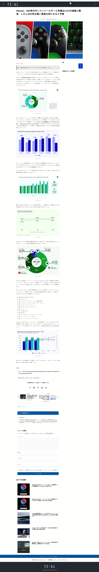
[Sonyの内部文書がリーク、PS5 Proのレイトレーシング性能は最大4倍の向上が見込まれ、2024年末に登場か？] (23, 513)
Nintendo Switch (21, 377)
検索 (63, 62)
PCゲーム (27, 377)
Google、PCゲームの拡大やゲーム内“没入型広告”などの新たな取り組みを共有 (45, 528)
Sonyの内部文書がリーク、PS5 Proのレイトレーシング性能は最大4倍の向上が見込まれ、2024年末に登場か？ (45, 515)
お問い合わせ (35, 559)
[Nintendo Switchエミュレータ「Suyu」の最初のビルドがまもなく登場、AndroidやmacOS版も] (23, 499)
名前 (19, 452)
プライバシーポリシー (62, 559)
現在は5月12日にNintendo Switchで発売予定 (29, 123)
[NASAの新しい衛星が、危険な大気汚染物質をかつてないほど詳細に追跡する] (23, 395)
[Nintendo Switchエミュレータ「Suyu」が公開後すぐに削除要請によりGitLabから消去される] (23, 484)
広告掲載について (52, 559)
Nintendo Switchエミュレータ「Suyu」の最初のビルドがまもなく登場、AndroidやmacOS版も (45, 499)
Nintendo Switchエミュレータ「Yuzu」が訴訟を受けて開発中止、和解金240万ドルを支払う (45, 542)
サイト (18, 464)
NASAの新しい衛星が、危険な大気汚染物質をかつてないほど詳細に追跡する (32, 397)
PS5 (31, 377)
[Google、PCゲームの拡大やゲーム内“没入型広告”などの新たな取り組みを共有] (23, 527)
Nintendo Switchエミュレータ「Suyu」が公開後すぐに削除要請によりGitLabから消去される (45, 485)
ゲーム (58, 19)
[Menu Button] (3, 4)
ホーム (17, 63)
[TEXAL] (12, 3)
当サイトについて (43, 559)
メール (19, 458)
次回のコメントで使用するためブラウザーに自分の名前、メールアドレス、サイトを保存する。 (38, 470)
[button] (30, 388)
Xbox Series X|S (36, 377)
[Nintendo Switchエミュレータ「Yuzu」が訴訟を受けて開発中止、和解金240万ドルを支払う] (23, 542)
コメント (20, 436)
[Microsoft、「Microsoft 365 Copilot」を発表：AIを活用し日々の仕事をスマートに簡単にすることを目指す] (53, 396)
